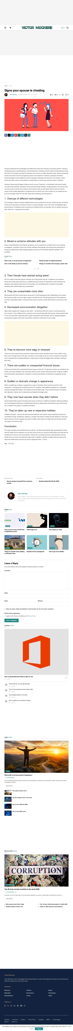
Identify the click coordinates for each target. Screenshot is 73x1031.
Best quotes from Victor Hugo (15, 904)
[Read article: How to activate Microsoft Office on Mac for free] (36, 652)
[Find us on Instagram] (11, 1006)
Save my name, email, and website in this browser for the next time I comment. (30, 609)
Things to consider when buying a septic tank (53, 264)
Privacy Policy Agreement (12, 613)
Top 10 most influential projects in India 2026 (53, 904)
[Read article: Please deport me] (37, 520)
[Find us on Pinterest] (18, 1006)
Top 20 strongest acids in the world (22, 797)
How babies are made (55, 530)
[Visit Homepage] (37, 27)
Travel (50, 995)
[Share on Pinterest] (15, 135)
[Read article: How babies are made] (59, 520)
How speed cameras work (19, 791)
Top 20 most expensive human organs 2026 (21, 689)
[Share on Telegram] (22, 135)
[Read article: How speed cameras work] (8, 792)
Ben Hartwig (13, 94)
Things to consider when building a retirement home (14, 552)
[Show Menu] (5, 27)
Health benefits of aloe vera (14, 906)
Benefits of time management (35, 551)
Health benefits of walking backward (50, 261)
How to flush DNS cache (19, 811)
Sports (50, 990)
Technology (52, 993)
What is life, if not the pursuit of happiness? (18, 261)
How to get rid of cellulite (56, 551)
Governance (10, 885)
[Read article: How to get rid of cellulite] (59, 542)
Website (40, 601)
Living (10, 85)
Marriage (11, 443)
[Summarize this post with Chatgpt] (25, 135)
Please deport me (32, 530)
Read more (10, 785)
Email (6, 601)
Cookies (23, 1019)
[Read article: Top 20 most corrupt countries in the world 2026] (36, 870)
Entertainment (8, 995)
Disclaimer (15, 1019)
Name (6, 593)
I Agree (39, 1029)
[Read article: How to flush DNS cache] (8, 813)
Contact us (14, 1021)
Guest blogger (56, 1019)
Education (7, 993)
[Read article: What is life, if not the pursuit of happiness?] (36, 757)
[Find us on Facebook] (4, 1006)
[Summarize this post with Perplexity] (29, 135)
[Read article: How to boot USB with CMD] (8, 806)
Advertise (6, 1019)
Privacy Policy (31, 616)
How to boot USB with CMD (20, 804)
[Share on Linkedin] (12, 135)
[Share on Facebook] (5, 135)
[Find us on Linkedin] (14, 1006)
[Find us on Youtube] (21, 1006)
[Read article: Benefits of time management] (37, 542)
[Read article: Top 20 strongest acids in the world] (8, 799)
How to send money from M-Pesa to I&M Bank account (14, 530)
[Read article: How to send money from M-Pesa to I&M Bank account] (14, 520)
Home (5, 85)
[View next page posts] (38, 268)
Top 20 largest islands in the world (18, 695)
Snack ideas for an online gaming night (19, 684)
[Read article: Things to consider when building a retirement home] (14, 542)
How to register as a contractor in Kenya (20, 700)
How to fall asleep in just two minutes (16, 264)
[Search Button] (68, 27)
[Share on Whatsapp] (19, 135)
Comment (7, 570)
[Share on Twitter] (9, 135)
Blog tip (6, 1021)
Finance (28, 990)
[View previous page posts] (35, 268)
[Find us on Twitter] (8, 1006)
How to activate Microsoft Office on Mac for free (18, 677)
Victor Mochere (10, 777)
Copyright (41, 1019)
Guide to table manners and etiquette (51, 906)
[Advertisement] (36, 12)
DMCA (48, 1019)
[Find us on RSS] (24, 1006)
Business (7, 990)
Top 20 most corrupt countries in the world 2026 (21, 889)
